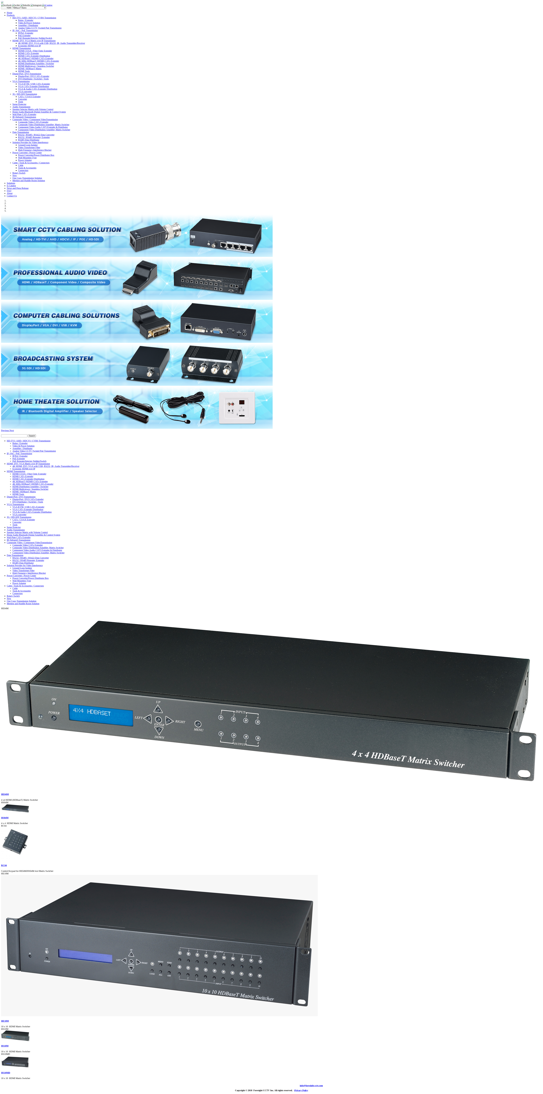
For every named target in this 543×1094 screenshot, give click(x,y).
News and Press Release (18, 188)
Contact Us (12, 196)
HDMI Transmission (21, 48)
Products (11, 15)
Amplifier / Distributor (28, 25)
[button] (5, 430)
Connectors (23, 170)
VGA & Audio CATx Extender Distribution (37, 89)
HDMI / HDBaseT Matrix (30, 68)
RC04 (4, 865)
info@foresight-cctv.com (311, 1085)
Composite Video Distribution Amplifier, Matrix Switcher (43, 124)
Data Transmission (20, 132)
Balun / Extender (25, 20)
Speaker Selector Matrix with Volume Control (32, 109)
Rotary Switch (18, 173)
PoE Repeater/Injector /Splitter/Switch (35, 38)
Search (32, 436)
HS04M (4, 818)
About (9, 193)
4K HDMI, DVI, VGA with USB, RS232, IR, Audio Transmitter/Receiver (51, 43)
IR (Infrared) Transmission (24, 117)
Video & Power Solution (29, 23)
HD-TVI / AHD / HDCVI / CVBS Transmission (34, 18)
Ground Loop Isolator (28, 145)
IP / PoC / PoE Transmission (25, 30)
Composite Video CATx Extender (33, 122)
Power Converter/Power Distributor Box (36, 155)
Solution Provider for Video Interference (30, 142)
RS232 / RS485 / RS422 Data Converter (36, 135)
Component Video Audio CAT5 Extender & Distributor (43, 127)
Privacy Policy (301, 1090)
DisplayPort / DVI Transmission (26, 74)
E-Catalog (11, 185)
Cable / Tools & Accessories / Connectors (30, 163)
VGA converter (25, 91)
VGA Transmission (21, 81)
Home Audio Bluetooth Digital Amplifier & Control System (39, 112)
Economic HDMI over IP (29, 46)
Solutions (11, 183)
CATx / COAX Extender (29, 96)
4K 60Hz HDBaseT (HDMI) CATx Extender (38, 61)
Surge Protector (19, 104)
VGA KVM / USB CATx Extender (34, 84)
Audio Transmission (21, 107)
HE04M (5, 794)
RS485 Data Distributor (28, 140)
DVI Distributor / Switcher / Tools (33, 79)
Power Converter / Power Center (27, 152)
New (14, 175)
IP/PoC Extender (25, 33)
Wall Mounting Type (27, 157)
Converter (22, 99)
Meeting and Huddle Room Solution (28, 180)
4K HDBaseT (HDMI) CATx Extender (35, 58)
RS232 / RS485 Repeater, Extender (34, 137)
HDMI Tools (24, 71)
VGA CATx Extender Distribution (33, 86)
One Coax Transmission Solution (27, 178)
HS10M (4, 1046)
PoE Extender (24, 35)
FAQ (9, 191)
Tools (20, 101)
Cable (20, 165)
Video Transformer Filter (29, 147)
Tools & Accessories (27, 168)
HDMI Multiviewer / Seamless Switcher (36, 66)
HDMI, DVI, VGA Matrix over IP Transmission (34, 40)
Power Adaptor (25, 160)
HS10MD (5, 1073)
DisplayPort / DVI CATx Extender (33, 76)
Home (9, 12)
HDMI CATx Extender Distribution (34, 56)
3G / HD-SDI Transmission (24, 94)
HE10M (5, 1021)
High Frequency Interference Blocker (34, 150)
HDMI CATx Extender (28, 53)
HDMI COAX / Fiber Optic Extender (35, 51)
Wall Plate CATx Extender (24, 114)
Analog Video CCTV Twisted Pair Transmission (40, 28)
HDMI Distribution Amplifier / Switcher (36, 63)
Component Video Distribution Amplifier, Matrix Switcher (44, 129)
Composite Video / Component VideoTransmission (35, 119)
